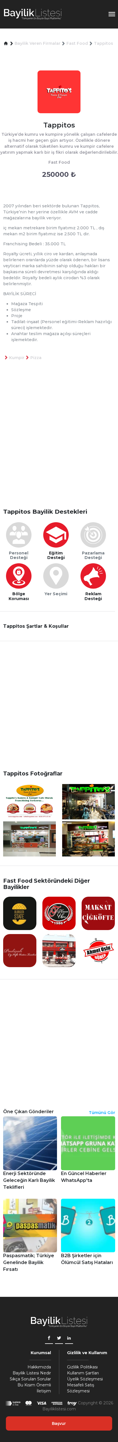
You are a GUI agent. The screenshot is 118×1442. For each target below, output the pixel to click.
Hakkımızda (39, 1367)
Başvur (59, 1423)
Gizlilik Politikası (82, 1367)
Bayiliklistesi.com (59, 1408)
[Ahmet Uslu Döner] (98, 950)
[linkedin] (69, 1338)
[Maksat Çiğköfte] (98, 913)
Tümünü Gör (102, 1112)
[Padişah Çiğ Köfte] (19, 950)
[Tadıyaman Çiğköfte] (59, 913)
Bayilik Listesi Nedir (32, 1373)
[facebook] (49, 1338)
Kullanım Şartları (83, 1373)
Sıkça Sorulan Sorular (30, 1379)
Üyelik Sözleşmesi (85, 1379)
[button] (6, 43)
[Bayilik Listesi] (32, 14)
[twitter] (59, 1338)
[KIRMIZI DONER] (59, 950)
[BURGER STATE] (19, 913)
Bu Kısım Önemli (34, 1385)
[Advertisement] (59, 443)
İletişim (44, 1391)
